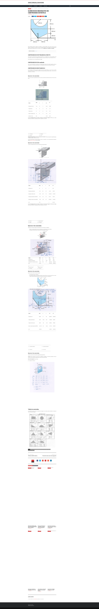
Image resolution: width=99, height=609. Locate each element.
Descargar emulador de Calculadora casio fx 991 (32, 589)
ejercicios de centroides (31, 450)
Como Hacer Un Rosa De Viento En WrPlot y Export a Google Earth (52, 527)
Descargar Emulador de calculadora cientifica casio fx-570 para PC (41, 527)
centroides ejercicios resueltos (38, 449)
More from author (35, 465)
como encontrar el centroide (46, 449)
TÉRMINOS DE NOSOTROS (31, 605)
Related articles (30, 465)
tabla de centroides (32, 140)
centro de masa (32, 449)
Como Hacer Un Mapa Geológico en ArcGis (51, 589)
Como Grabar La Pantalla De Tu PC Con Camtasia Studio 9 (42, 590)
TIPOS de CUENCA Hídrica (32, 455)
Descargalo (30, 14)
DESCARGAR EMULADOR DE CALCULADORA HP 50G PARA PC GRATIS (32, 527)
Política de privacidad (30, 604)
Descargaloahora (36, 2)
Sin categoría (30, 531)
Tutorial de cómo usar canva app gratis (49, 455)
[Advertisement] (42, 126)
